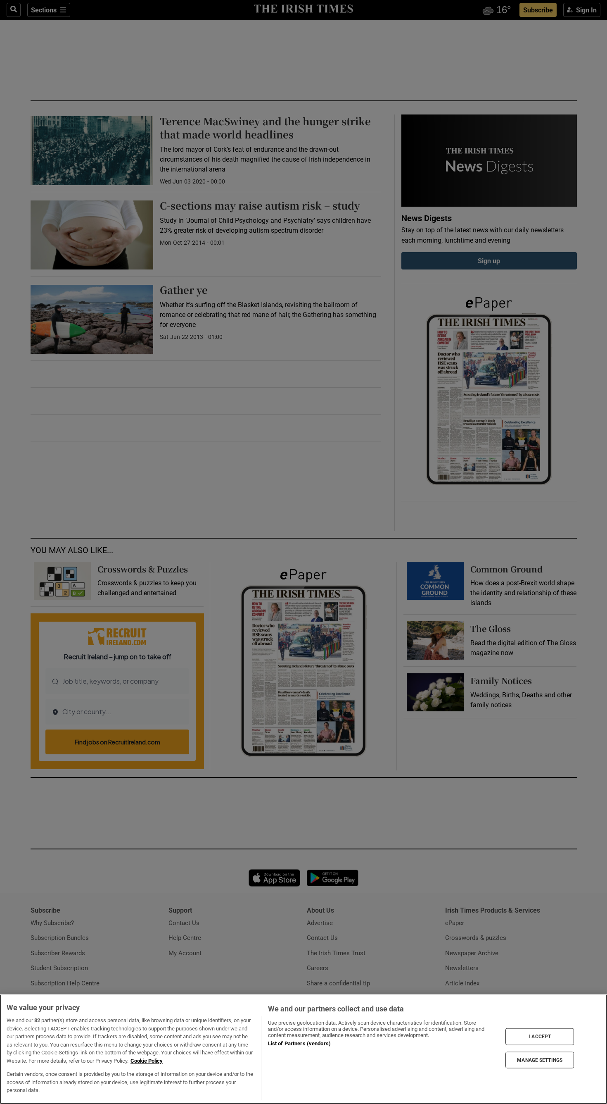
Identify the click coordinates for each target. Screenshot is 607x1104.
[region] (303, 1049)
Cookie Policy (146, 1061)
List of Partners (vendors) (299, 1043)
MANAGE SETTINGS (539, 1060)
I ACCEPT (540, 1037)
